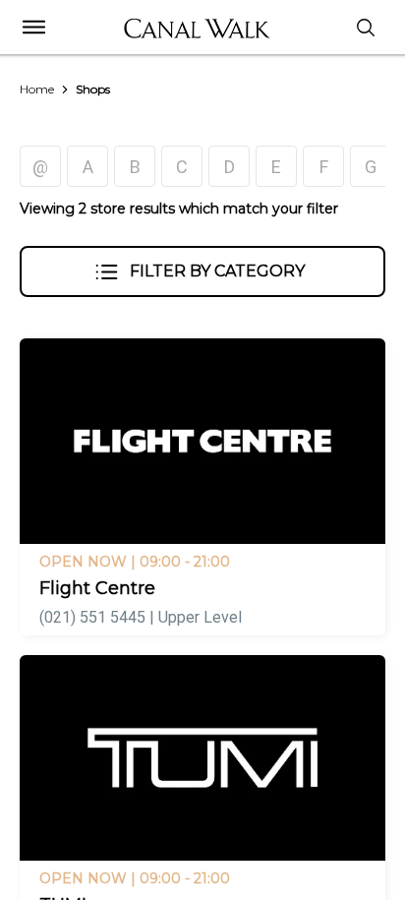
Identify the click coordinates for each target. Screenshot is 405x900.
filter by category (217, 271)
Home (37, 89)
